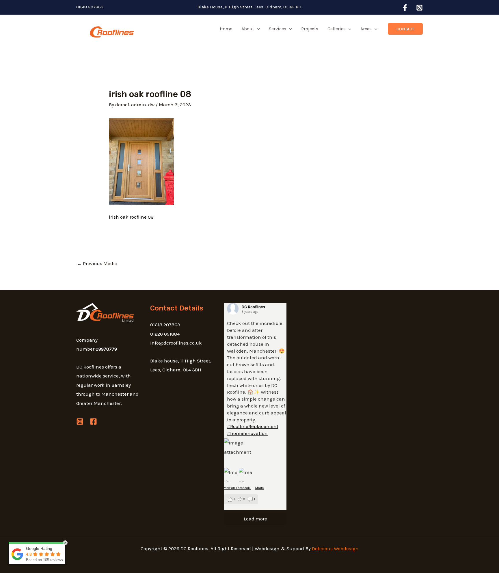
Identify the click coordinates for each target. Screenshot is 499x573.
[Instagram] (419, 7)
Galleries (336, 28)
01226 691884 (165, 334)
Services (277, 28)
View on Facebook (237, 488)
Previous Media (97, 263)
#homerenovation (247, 433)
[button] (257, 29)
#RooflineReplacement (252, 426)
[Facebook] (405, 7)
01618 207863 (89, 7)
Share (259, 488)
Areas (366, 28)
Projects (309, 28)
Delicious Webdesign (335, 548)
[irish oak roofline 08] (141, 161)
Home (226, 28)
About (247, 28)
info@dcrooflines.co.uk (176, 343)
